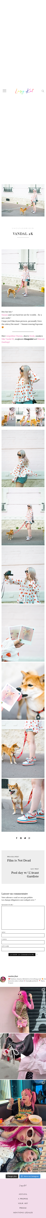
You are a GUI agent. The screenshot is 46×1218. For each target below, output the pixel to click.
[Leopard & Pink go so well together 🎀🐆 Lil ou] (23, 1010)
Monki (32, 336)
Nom (3, 932)
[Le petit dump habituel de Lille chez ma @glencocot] (23, 1149)
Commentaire (8, 905)
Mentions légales (23, 1213)
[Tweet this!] (25, 838)
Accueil (23, 1194)
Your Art (23, 1203)
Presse (23, 1208)
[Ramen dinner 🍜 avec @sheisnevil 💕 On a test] (23, 1103)
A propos (23, 1199)
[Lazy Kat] (24, 91)
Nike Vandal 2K (8, 339)
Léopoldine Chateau (14, 336)
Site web (5, 946)
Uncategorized (23, 228)
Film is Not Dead (19, 860)
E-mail (4, 939)
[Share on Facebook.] (17, 838)
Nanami (5, 315)
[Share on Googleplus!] (29, 838)
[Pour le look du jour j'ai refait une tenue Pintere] (23, 1056)
